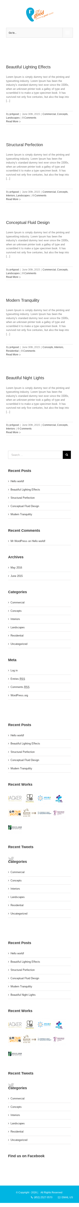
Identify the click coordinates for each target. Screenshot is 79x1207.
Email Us (66, 1197)
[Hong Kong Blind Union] (15, 827)
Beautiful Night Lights (25, 378)
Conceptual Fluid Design (28, 222)
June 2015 (17, 575)
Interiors (10, 195)
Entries (18, 678)
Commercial (49, 114)
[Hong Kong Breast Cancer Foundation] (59, 813)
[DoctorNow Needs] (59, 798)
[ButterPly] (30, 798)
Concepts (62, 114)
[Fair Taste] (15, 813)
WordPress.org (19, 695)
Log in (14, 670)
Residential (12, 350)
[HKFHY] (45, 813)
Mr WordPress (19, 541)
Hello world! (17, 481)
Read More (12, 121)
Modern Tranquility (22, 300)
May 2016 (16, 567)
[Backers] (15, 798)
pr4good (14, 114)
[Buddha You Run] (45, 798)
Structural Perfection (24, 144)
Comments (20, 687)
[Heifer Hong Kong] (30, 813)
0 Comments (29, 117)
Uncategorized (19, 643)
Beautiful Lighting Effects (28, 67)
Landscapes (13, 117)
